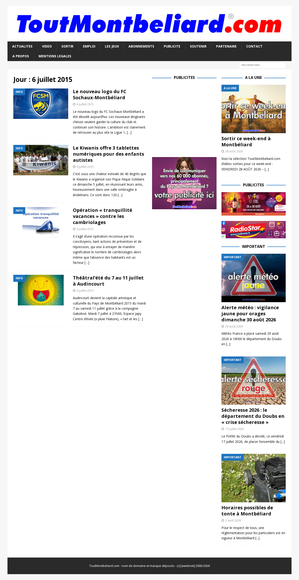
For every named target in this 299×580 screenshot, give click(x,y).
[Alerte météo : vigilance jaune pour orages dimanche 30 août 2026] (253, 278)
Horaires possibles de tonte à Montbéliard (247, 510)
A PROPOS (20, 56)
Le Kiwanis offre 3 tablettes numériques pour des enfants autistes (108, 154)
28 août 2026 (234, 151)
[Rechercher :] (262, 65)
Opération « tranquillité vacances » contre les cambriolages (102, 216)
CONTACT (254, 46)
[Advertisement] (191, 117)
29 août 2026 (234, 326)
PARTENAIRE (226, 46)
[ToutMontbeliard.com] (149, 38)
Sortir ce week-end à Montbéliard (246, 141)
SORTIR (67, 46)
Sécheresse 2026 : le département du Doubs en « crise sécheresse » (253, 416)
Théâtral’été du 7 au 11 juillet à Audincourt (108, 281)
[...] (267, 169)
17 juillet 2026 (234, 429)
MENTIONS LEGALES (55, 56)
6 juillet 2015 (85, 104)
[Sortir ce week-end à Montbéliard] (253, 109)
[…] (129, 132)
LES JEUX (112, 46)
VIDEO (47, 46)
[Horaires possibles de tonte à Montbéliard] (253, 478)
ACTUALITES (22, 46)
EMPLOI (89, 46)
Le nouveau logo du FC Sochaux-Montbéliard (99, 94)
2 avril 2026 (233, 520)
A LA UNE (253, 77)
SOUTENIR (198, 46)
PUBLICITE (172, 46)
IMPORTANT (253, 246)
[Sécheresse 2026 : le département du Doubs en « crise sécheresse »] (253, 380)
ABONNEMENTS (141, 46)
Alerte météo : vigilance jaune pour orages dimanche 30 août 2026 (250, 313)
